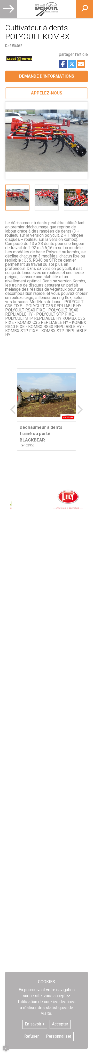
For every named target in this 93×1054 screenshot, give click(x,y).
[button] (46, 93)
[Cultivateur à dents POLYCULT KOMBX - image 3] (76, 197)
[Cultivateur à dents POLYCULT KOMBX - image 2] (47, 197)
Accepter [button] (60, 1024)
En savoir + (35, 1024)
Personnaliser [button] (58, 1036)
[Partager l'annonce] (81, 64)
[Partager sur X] (72, 64)
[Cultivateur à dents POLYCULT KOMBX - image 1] (17, 197)
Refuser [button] (31, 1036)
